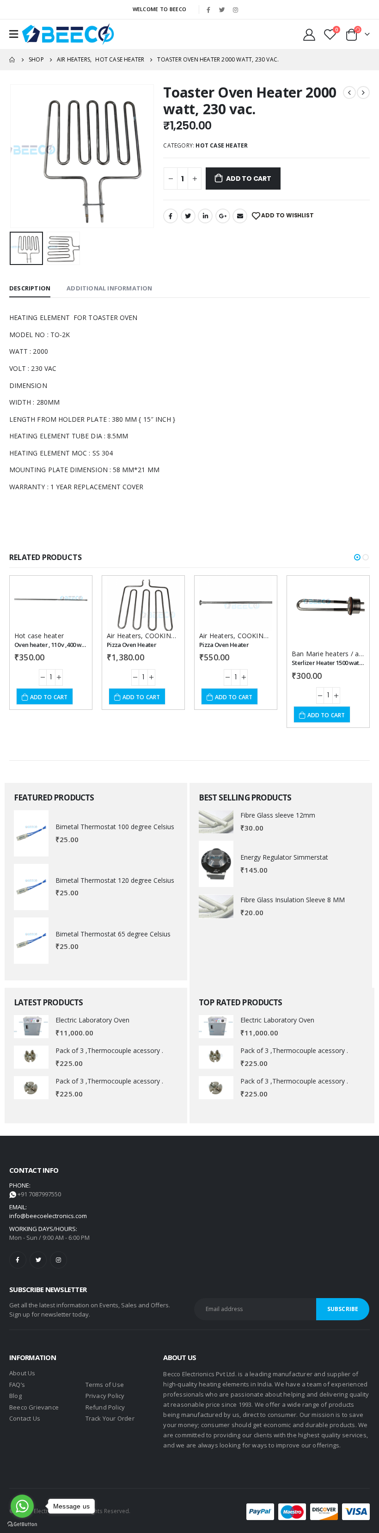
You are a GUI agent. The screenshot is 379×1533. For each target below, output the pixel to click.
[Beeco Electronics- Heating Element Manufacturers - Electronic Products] (68, 34)
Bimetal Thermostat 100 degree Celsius (114, 826)
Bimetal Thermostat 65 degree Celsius (113, 934)
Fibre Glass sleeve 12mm (277, 815)
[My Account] (309, 34)
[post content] (50, 603)
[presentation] (21, 156)
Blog (15, 1395)
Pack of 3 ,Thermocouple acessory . (109, 1050)
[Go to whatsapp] (22, 1506)
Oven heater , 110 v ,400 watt (51, 644)
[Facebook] (208, 10)
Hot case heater (222, 145)
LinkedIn (205, 216)
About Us (22, 1373)
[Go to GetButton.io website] (22, 1524)
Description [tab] (29, 288)
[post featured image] (31, 833)
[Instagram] (235, 10)
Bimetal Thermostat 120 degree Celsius (114, 880)
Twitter (188, 216)
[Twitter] (222, 10)
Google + (222, 216)
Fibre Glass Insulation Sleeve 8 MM (292, 899)
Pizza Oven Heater (131, 644)
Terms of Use (105, 1384)
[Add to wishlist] (72, 591)
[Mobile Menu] (13, 34)
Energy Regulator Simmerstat (284, 857)
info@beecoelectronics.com (48, 1216)
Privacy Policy (105, 1395)
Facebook (170, 216)
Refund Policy (105, 1407)
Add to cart (248, 178)
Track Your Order (110, 1418)
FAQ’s (17, 1384)
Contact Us (24, 1418)
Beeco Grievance (34, 1407)
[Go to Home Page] (12, 60)
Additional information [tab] (109, 288)
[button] (357, 557)
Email (239, 216)
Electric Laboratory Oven (92, 1020)
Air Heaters (124, 635)
